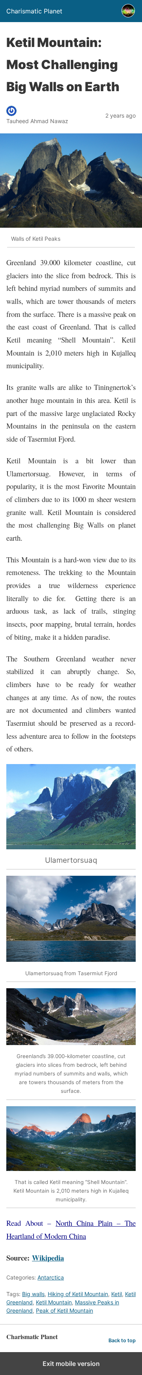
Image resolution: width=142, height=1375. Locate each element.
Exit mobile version (71, 1364)
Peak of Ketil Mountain (64, 1310)
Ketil (116, 1294)
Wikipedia (48, 1257)
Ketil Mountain (54, 1302)
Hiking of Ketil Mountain (78, 1294)
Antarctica (50, 1277)
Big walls (33, 1294)
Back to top (122, 1340)
